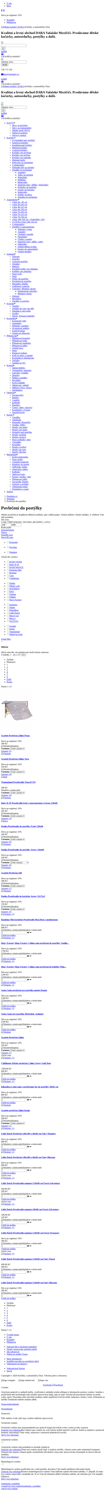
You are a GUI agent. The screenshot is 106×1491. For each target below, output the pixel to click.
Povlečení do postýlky (21, 281)
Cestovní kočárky (19, 150)
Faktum (12, 594)
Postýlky (16, 259)
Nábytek (16, 256)
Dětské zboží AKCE (21, 130)
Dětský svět (14, 586)
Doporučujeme (7, 530)
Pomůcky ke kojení (20, 464)
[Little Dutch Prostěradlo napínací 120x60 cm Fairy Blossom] (7, 1277)
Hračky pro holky (20, 427)
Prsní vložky (17, 459)
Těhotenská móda (20, 486)
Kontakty (11, 20)
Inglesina (13, 605)
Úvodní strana (13, 1334)
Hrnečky (16, 375)
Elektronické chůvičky (27, 291)
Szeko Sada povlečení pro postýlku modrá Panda (24, 990)
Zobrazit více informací (11, 1430)
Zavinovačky (18, 395)
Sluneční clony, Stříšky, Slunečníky (33, 185)
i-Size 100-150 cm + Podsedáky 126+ (28, 219)
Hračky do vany (19, 449)
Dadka (12, 583)
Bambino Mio (15, 570)
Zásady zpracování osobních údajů (22, 1349)
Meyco (12, 618)
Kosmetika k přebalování (23, 358)
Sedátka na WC (19, 363)
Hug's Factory (15, 600)
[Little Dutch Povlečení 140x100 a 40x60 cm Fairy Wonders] (7, 1128)
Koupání (10, 303)
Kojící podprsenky (20, 457)
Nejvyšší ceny (7, 537)
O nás (9, 3)
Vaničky (15, 306)
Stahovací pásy (18, 474)
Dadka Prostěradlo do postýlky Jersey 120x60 (22, 850)
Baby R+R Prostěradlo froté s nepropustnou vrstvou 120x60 (29, 803)
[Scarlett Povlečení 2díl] (6, 867)
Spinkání (10, 254)
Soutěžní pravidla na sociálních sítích (23, 1361)
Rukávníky (22, 192)
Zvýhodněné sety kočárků (23, 140)
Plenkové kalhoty (19, 353)
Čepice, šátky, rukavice (22, 407)
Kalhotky (16, 402)
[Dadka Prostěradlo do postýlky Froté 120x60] (4, 821)
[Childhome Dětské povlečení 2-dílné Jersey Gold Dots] (7, 1058)
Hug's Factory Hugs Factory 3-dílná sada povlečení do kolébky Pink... (33, 967)
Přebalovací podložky (21, 343)
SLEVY (10, 123)
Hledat (4, 65)
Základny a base (25, 229)
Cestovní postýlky (20, 261)
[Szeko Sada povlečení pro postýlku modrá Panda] (7, 985)
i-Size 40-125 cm (19, 207)
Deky (14, 276)
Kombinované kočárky (22, 145)
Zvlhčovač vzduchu (20, 286)
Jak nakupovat (13, 1352)
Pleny (14, 350)
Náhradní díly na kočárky (23, 167)
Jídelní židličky (18, 368)
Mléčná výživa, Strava (22, 388)
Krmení (10, 365)
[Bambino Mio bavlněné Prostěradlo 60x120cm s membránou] (7, 914)
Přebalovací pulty (19, 341)
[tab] (53, 522)
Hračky (10, 415)
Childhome (14, 578)
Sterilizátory (17, 390)
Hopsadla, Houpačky (21, 422)
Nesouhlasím (6, 1409)
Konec (9, 682)
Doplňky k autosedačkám (23, 227)
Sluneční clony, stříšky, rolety (30, 242)
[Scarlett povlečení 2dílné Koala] (6, 1105)
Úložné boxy (17, 348)
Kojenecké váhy (19, 321)
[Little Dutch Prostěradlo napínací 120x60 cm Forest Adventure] (7, 1178)
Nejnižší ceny (7, 535)
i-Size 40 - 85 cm (19, 202)
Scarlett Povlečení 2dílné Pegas (15, 735)
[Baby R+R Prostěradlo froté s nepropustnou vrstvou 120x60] (6, 798)
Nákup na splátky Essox (17, 1354)
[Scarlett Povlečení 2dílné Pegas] (17, 730)
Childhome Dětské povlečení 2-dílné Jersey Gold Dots (26, 1063)
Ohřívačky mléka (19, 467)
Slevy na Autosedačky (22, 128)
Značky (10, 491)
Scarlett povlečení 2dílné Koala (15, 1110)
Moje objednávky (14, 1359)
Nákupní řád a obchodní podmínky (22, 1347)
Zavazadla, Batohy (20, 482)
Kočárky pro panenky (21, 157)
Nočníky (16, 360)
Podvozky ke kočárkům (22, 162)
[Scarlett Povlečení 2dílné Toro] (6, 753)
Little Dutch (14, 613)
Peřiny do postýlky (20, 279)
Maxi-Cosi (14, 616)
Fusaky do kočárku (26, 190)
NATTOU (13, 621)
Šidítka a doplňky (19, 378)
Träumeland (14, 632)
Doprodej (13, 542)
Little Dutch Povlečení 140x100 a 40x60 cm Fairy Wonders (28, 1134)
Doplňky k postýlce (20, 301)
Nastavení (5, 1404)
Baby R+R (14, 564)
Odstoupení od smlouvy (17, 1364)
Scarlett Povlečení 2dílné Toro (15, 759)
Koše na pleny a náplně (22, 355)
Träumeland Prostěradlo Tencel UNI (18, 782)
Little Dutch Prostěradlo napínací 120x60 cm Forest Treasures (30, 1233)
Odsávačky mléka (20, 469)
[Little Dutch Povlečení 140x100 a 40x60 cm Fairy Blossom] (7, 1152)
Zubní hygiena (18, 331)
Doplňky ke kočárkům (22, 170)
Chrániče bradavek (20, 462)
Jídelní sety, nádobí (20, 385)
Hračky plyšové (19, 437)
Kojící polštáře (18, 383)
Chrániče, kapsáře (25, 234)
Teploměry (17, 323)
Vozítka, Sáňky (18, 425)
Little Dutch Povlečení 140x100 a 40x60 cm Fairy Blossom (28, 1157)
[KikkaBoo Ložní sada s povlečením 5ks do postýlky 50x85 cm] (7, 1081)
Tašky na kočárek (25, 175)
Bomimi (12, 573)
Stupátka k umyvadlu (21, 311)
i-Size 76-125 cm (19, 214)
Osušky (15, 313)
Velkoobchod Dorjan (16, 1368)
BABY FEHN (15, 562)
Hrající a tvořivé (19, 447)
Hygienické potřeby (20, 328)
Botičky (15, 397)
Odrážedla (16, 420)
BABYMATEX (16, 567)
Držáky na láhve (25, 195)
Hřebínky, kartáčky (20, 326)
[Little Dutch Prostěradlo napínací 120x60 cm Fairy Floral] (7, 1254)
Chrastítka (16, 442)
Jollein (12, 607)
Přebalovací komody (21, 338)
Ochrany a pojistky (20, 484)
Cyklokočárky (18, 165)
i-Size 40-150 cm (19, 209)
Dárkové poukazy (20, 133)
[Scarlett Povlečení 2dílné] (6, 1032)
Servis (9, 1371)
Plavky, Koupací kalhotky (23, 316)
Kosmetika (11, 318)
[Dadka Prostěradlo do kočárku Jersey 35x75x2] (6, 891)
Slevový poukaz (19, 135)
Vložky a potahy (25, 239)
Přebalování (12, 336)
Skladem (13, 552)
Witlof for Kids (15, 634)
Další (9, 679)
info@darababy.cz (11, 74)
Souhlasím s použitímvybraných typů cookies (11, 1484)
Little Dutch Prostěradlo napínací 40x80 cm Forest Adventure (30, 1209)
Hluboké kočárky (19, 148)
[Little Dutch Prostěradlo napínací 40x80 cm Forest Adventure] (7, 1204)
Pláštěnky (22, 180)
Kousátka (16, 444)
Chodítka (16, 417)
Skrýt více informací (10, 1435)
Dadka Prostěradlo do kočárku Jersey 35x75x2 (23, 896)
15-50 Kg (24, 222)
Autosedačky (12, 199)
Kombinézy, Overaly (21, 410)
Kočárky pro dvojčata (21, 152)
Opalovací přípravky (21, 333)
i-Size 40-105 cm (19, 204)
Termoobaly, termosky (22, 370)
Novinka (13, 547)
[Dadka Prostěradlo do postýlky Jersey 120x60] (6, 844)
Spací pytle (17, 274)
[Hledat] (3, 48)
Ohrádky (16, 264)
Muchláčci (16, 298)
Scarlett (12, 626)
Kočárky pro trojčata (21, 155)
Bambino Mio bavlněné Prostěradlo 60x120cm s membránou (29, 919)
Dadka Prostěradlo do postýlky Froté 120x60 (22, 826)
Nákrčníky (22, 244)
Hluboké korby (18, 160)
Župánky (16, 405)
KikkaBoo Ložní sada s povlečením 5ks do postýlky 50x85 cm (29, 1087)
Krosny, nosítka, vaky (21, 477)
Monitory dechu (25, 294)
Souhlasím (14, 1404)
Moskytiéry (23, 182)
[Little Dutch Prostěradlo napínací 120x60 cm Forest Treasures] (7, 1227)
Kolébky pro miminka (21, 271)
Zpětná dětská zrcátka (27, 246)
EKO (11, 591)
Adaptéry (22, 172)
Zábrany (15, 296)
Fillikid (12, 597)
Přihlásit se (11, 22)
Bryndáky (16, 380)
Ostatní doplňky (25, 251)
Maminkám (12, 454)
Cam (11, 575)
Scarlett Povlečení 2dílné (12, 1037)
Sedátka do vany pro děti (23, 308)
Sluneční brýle (18, 412)
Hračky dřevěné (19, 452)
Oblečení (10, 392)
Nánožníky (22, 177)
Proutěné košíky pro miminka (25, 269)
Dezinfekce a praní (20, 489)
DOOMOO (14, 589)
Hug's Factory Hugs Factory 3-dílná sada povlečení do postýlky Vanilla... (35, 943)
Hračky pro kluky (20, 430)
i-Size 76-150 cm (19, 217)
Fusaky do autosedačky (28, 249)
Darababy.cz (12, 496)
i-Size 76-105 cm (19, 212)
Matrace (15, 266)
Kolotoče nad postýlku (22, 432)
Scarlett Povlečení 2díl (11, 873)
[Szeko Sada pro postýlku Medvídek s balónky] (7, 1008)
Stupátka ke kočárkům (27, 197)
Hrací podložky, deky (21, 439)
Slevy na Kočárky (20, 125)
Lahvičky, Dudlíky (20, 373)
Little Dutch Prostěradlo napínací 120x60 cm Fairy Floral (28, 1259)
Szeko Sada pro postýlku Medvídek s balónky (22, 1014)
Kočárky (10, 138)
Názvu (4, 532)
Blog (9, 6)
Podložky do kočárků (27, 187)
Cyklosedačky (18, 224)
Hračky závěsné (19, 435)
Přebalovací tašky (19, 345)
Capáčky (16, 400)
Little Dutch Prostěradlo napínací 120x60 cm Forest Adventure (30, 1183)
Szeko (12, 629)
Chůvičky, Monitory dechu (24, 289)
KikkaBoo (13, 610)
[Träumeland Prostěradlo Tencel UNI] (4, 777)
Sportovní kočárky (20, 143)
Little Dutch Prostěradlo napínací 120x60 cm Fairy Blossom (29, 1283)
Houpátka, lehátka (20, 284)
